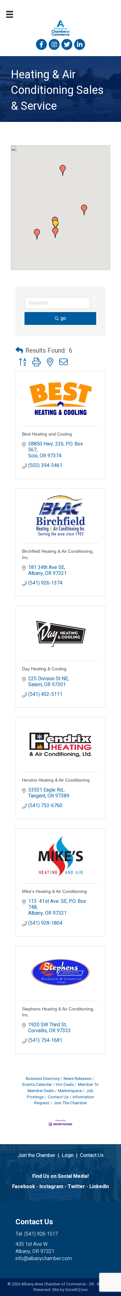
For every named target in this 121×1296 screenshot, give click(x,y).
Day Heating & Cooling (44, 668)
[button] (84, 210)
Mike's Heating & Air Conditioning (54, 891)
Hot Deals (65, 1085)
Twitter (76, 1186)
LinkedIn (99, 1186)
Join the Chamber (36, 1155)
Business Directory (43, 1079)
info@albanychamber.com (44, 1258)
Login (68, 1155)
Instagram (51, 1186)
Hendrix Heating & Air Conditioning (56, 780)
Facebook (23, 1186)
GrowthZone (76, 1290)
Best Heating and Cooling (47, 433)
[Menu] (9, 14)
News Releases (77, 1079)
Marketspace (70, 1091)
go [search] (63, 318)
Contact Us (58, 1097)
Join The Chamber (70, 1103)
